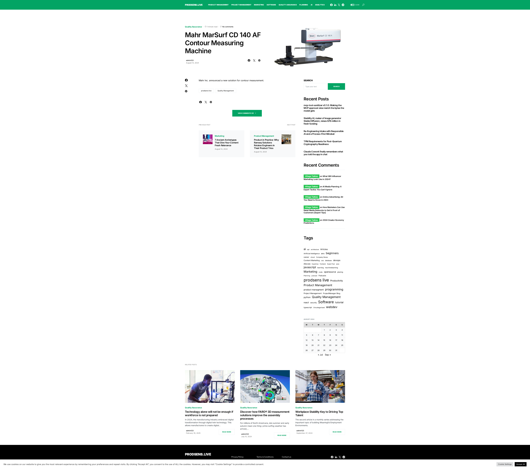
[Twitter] (339, 5)
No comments (227, 27)
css (322, 260)
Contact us (286, 457)
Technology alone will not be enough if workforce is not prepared (209, 413)
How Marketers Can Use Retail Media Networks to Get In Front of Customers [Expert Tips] (324, 210)
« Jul (320, 354)
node (321, 272)
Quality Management (226, 91)
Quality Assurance (193, 27)
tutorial (339, 302)
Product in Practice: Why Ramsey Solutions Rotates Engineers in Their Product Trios (266, 143)
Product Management (264, 136)
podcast (314, 275)
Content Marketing (312, 260)
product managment (314, 289)
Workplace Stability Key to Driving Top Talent (319, 413)
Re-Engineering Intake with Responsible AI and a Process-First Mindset (324, 132)
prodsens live (206, 91)
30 (330, 350)
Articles (324, 249)
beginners (332, 253)
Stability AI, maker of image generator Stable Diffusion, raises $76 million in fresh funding (322, 121)
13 (312, 340)
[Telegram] (343, 5)
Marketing (219, 136)
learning (320, 268)
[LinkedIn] (335, 5)
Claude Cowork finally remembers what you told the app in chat (323, 153)
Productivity (336, 280)
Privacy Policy (237, 457)
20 (313, 345)
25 (342, 345)
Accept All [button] (520, 464)
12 (306, 340)
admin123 (190, 60)
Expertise (315, 264)
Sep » (328, 354)
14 (318, 340)
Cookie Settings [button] (505, 464)
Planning (307, 275)
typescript (308, 307)
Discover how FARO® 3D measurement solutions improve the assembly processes (264, 415)
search (336, 86)
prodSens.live (194, 4)
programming (334, 289)
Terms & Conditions (265, 457)
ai (305, 249)
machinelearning (331, 268)
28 (318, 350)
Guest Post (331, 264)
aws (322, 253)
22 (324, 345)
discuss (307, 264)
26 (307, 350)
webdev (331, 307)
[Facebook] (331, 5)
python (307, 297)
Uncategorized (319, 307)
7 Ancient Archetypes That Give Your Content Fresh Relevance (226, 142)
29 (324, 350)
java (337, 264)
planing (340, 272)
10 (336, 335)
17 (336, 340)
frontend (323, 264)
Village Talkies (311, 176)
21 (318, 345)
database (328, 260)
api (308, 249)
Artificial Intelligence (312, 253)
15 (324, 340)
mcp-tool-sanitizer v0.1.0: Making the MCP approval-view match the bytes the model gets (324, 108)
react (306, 302)
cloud (313, 257)
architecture (315, 249)
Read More (226, 432)
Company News (322, 257)
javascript (310, 267)
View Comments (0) (246, 113)
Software (326, 302)
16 (330, 340)
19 (306, 345)
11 (342, 335)
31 (336, 350)
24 (336, 345)
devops (336, 260)
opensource (330, 271)
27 (312, 350)
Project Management (313, 293)
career (306, 257)
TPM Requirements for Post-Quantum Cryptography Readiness (323, 142)
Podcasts (322, 275)
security (313, 303)
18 (342, 340)
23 (330, 345)
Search (308, 80)
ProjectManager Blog (331, 293)
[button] (354, 5)
